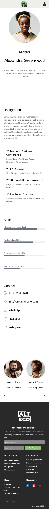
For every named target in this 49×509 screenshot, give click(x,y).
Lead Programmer (36, 387)
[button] (15, 394)
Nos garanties (9, 467)
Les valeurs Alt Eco (11, 460)
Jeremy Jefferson (35, 382)
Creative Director (13, 387)
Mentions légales (10, 502)
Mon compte (38, 431)
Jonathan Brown (13, 382)
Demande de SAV (25, 431)
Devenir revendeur (33, 463)
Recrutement (31, 466)
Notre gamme (9, 470)
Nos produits (11, 431)
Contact (7, 484)
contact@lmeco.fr (12, 493)
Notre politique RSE (12, 463)
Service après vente (34, 460)
